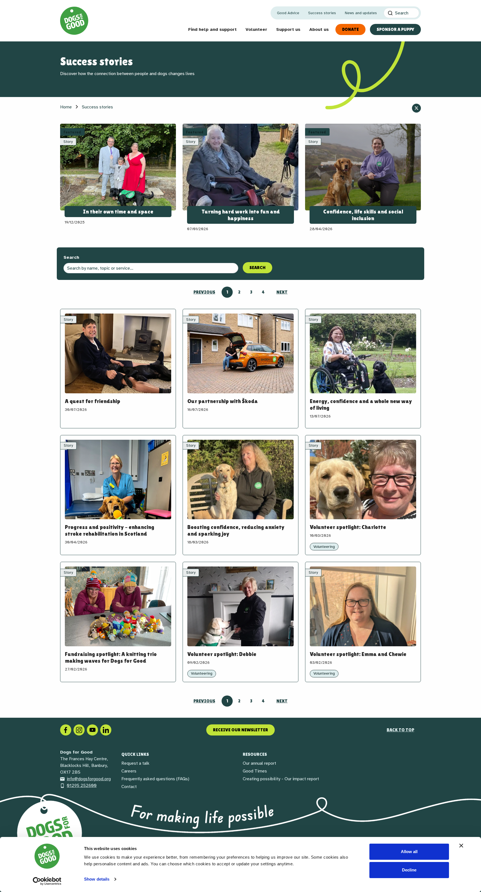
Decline (409, 870)
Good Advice (288, 13)
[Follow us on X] (416, 108)
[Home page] (74, 20)
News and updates (361, 13)
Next (282, 292)
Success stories (322, 13)
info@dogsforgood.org (89, 779)
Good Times (255, 771)
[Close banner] (461, 846)
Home (66, 107)
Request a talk (135, 763)
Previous (204, 292)
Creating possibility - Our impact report (281, 779)
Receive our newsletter (240, 729)
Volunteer (256, 29)
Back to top (400, 729)
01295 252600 (82, 785)
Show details (96, 879)
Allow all (409, 851)
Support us (288, 29)
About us (319, 29)
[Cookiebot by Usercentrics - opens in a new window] (47, 881)
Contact (129, 786)
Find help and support (212, 29)
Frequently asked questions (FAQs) (155, 779)
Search (71, 257)
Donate (350, 29)
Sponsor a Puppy (395, 29)
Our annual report (259, 763)
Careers (128, 771)
